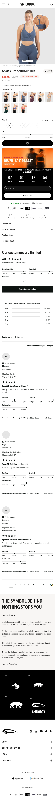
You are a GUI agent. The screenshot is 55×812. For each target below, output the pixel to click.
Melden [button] (32, 418)
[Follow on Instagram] (36, 731)
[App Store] (18, 778)
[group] (27, 259)
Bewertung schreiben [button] (27, 289)
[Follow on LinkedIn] (51, 731)
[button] (11, 585)
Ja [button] (27, 418)
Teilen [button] (37, 418)
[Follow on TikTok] (46, 731)
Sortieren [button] (6, 337)
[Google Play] (36, 778)
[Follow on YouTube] (41, 731)
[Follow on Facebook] (30, 731)
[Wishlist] (27, 143)
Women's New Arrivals (9, 66)
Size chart (49, 120)
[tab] (36, 346)
